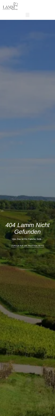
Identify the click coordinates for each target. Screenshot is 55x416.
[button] (33, 5)
